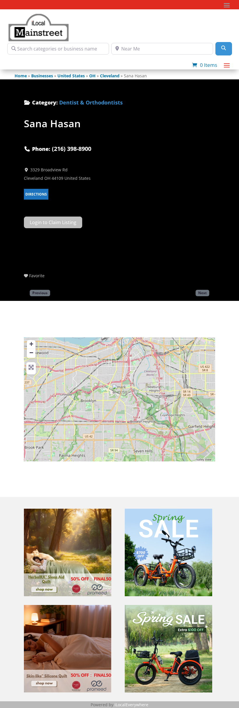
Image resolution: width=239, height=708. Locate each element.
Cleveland (109, 76)
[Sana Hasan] (120, 392)
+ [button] (31, 344)
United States (71, 76)
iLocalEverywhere (131, 704)
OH (92, 76)
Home (21, 76)
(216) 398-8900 (71, 149)
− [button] (31, 352)
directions (36, 194)
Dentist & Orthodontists (91, 102)
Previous (40, 292)
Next (202, 292)
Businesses (42, 76)
